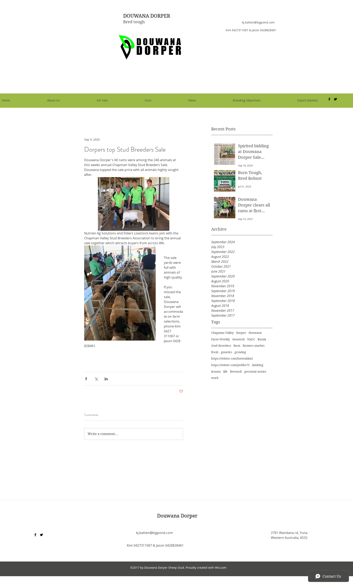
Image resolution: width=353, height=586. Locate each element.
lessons (216, 371)
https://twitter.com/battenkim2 (232, 358)
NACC (251, 339)
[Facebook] (35, 535)
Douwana (255, 333)
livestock (236, 371)
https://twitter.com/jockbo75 (230, 365)
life (225, 371)
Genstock (238, 339)
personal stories (255, 371)
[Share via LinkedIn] (106, 379)
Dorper (241, 333)
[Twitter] (41, 535)
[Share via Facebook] (86, 379)
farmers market (254, 345)
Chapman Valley (222, 333)
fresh (214, 352)
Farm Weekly (220, 339)
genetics (226, 352)
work (214, 378)
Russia (262, 339)
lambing (257, 365)
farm (236, 345)
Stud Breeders (221, 345)
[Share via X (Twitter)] (96, 379)
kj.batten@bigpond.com (258, 22)
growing (240, 352)
